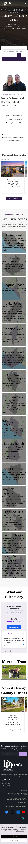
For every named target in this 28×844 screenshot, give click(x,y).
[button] (25, 3)
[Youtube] (23, 812)
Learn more (20, 831)
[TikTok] (23, 817)
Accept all (14, 836)
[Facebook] (7, 812)
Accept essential (14, 840)
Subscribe (22, 754)
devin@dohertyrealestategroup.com (13, 137)
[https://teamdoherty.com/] (7, 3)
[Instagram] (12, 812)
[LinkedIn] (18, 812)
